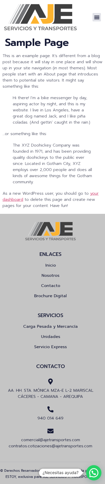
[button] (97, 17)
